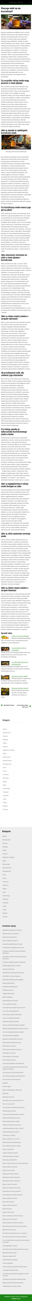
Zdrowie (5, 809)
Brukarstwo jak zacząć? (10, 1253)
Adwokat (5, 1083)
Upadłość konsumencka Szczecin (13, 1039)
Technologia (6, 788)
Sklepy (5, 781)
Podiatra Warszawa (8, 993)
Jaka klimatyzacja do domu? (11, 1132)
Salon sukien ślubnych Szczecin (12, 1049)
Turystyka (6, 795)
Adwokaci (5, 1093)
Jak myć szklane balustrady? (11, 1018)
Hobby (5, 743)
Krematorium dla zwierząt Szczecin (13, 972)
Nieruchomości (7, 760)
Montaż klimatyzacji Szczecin (11, 1118)
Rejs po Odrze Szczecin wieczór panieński (15, 1163)
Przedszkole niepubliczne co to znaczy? (15, 1233)
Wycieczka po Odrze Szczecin (12, 1191)
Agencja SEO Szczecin (9, 1230)
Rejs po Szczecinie (8, 1212)
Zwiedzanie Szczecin (9, 1053)
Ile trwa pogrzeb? (8, 1263)
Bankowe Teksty (16, 2)
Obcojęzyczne (7, 764)
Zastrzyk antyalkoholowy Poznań (12, 944)
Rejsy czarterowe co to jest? (11, 1139)
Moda (4, 753)
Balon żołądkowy (8, 997)
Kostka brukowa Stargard (10, 1260)
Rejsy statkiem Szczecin (10, 1167)
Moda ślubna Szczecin (9, 1046)
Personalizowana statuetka (11, 1035)
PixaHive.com (16, 1298)
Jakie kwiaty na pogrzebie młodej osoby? (15, 1267)
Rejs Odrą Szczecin (8, 1202)
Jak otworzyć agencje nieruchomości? (14, 1076)
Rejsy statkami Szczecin (10, 1198)
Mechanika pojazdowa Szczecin (12, 930)
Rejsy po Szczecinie (9, 1170)
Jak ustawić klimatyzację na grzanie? (13, 1114)
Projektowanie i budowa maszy (12, 1286)
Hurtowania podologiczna (10, 986)
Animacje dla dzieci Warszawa (12, 1142)
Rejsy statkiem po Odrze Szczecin (13, 1223)
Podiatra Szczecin (8, 990)
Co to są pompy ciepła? (10, 1004)
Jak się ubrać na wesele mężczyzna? (14, 1107)
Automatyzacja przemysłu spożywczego (15, 1226)
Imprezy (5, 746)
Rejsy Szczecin (7, 1209)
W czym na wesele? (9, 1104)
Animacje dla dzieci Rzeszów (11, 1181)
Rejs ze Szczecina (8, 1149)
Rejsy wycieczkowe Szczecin (11, 1188)
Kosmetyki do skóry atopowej (11, 976)
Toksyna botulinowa (8, 969)
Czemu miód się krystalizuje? (20, 636)
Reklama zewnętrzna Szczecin (12, 1125)
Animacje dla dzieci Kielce (10, 1174)
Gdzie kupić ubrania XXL (10, 937)
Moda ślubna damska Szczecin (12, 1042)
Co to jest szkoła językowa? (11, 1011)
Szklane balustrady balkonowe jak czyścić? (15, 1028)
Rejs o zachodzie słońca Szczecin (13, 1216)
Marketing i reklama (9, 750)
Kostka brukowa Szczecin (10, 1000)
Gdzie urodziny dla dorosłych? (12, 1079)
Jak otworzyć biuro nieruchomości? (13, 1072)
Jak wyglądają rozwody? (10, 1246)
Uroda (4, 799)
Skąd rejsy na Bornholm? (10, 1160)
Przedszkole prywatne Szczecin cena (14, 1007)
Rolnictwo (6, 778)
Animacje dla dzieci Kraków (11, 1156)
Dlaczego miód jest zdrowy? (20, 688)
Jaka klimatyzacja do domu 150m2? (13, 1128)
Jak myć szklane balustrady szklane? (14, 1025)
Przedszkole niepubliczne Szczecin (13, 947)
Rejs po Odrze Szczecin (10, 1184)
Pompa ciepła (7, 1086)
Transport (5, 792)
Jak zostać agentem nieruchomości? (13, 1063)
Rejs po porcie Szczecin (10, 1219)
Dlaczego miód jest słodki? (20, 676)
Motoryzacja (6, 757)
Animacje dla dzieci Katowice (11, 1177)
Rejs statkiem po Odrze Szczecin (13, 1195)
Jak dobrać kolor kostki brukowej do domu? (15, 1249)
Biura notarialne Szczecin (10, 940)
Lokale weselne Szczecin (10, 1153)
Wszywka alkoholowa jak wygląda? (13, 979)
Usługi (5, 802)
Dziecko (5, 736)
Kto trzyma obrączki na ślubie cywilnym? (15, 1237)
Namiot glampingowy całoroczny (12, 1090)
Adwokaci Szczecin (8, 1097)
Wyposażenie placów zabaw (11, 1121)
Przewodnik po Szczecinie (11, 1056)
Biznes (5, 729)
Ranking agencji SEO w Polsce (12, 965)
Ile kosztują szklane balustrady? (12, 1014)
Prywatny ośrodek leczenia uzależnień (14, 962)
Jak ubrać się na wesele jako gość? (13, 1100)
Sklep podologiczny (8, 983)
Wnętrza (5, 806)
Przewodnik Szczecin (9, 1060)
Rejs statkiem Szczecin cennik (12, 1146)
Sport (4, 785)
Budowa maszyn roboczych (11, 933)
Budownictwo (7, 732)
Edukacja (5, 739)
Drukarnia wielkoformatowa (11, 1021)
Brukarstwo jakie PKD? (9, 1256)
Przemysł (6, 774)
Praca (4, 767)
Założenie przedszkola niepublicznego (14, 1279)
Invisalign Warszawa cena (10, 1270)
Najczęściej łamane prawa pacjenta (13, 1283)
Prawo (5, 771)
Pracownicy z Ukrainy (9, 1135)
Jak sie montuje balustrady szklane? (13, 1032)
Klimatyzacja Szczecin (9, 1111)
